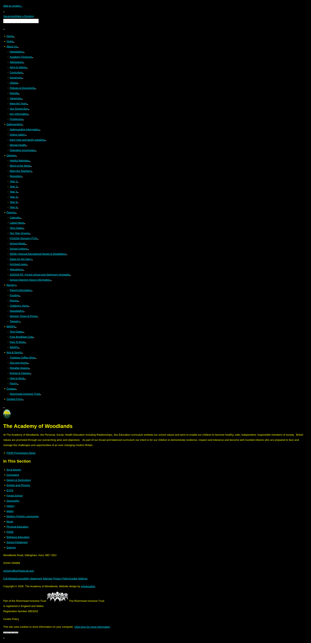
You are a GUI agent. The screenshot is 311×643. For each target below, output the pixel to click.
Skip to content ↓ (13, 5)
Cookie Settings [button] (78, 578)
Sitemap (47, 578)
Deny (11, 632)
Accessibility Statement (28, 578)
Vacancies (9, 16)
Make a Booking (24, 16)
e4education (88, 586)
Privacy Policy (61, 578)
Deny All (16, 632)
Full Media (9, 578)
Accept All (6, 632)
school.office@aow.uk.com (18, 570)
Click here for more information (92, 626)
